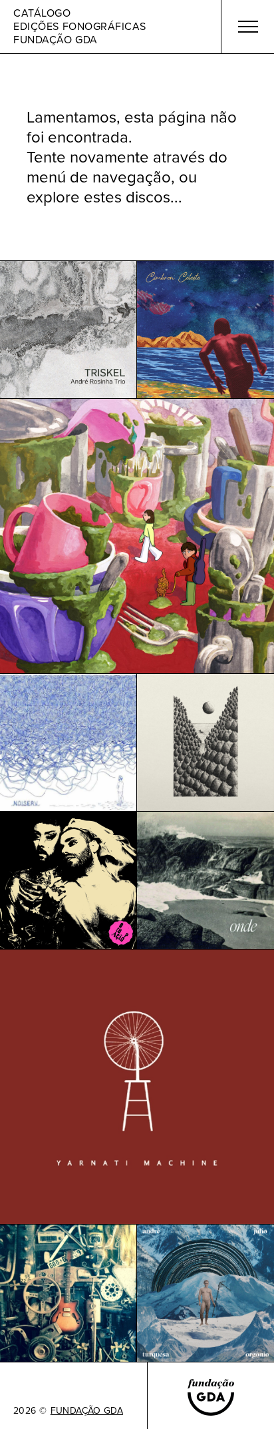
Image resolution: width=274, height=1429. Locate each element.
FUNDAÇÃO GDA (87, 1411)
